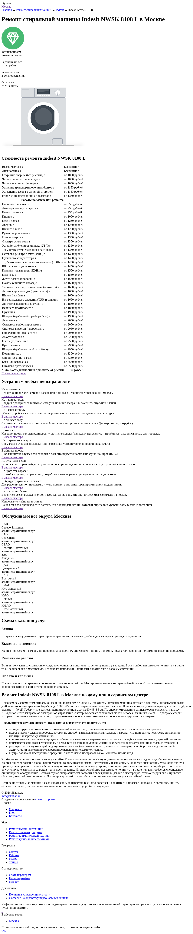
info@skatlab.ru (11, 796)
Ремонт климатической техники (29, 835)
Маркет (14, 881)
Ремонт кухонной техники (26, 828)
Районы (14, 855)
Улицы (13, 862)
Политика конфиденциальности (29, 894)
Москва (6, 6)
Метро (13, 858)
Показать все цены (14, 373)
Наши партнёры (19, 878)
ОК (4, 930)
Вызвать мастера (12, 396)
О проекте (15, 809)
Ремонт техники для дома (25, 832)
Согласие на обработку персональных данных (38, 897)
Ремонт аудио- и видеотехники (29, 839)
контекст (45, 799)
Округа (13, 851)
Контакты (15, 816)
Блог (12, 812)
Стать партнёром (20, 874)
